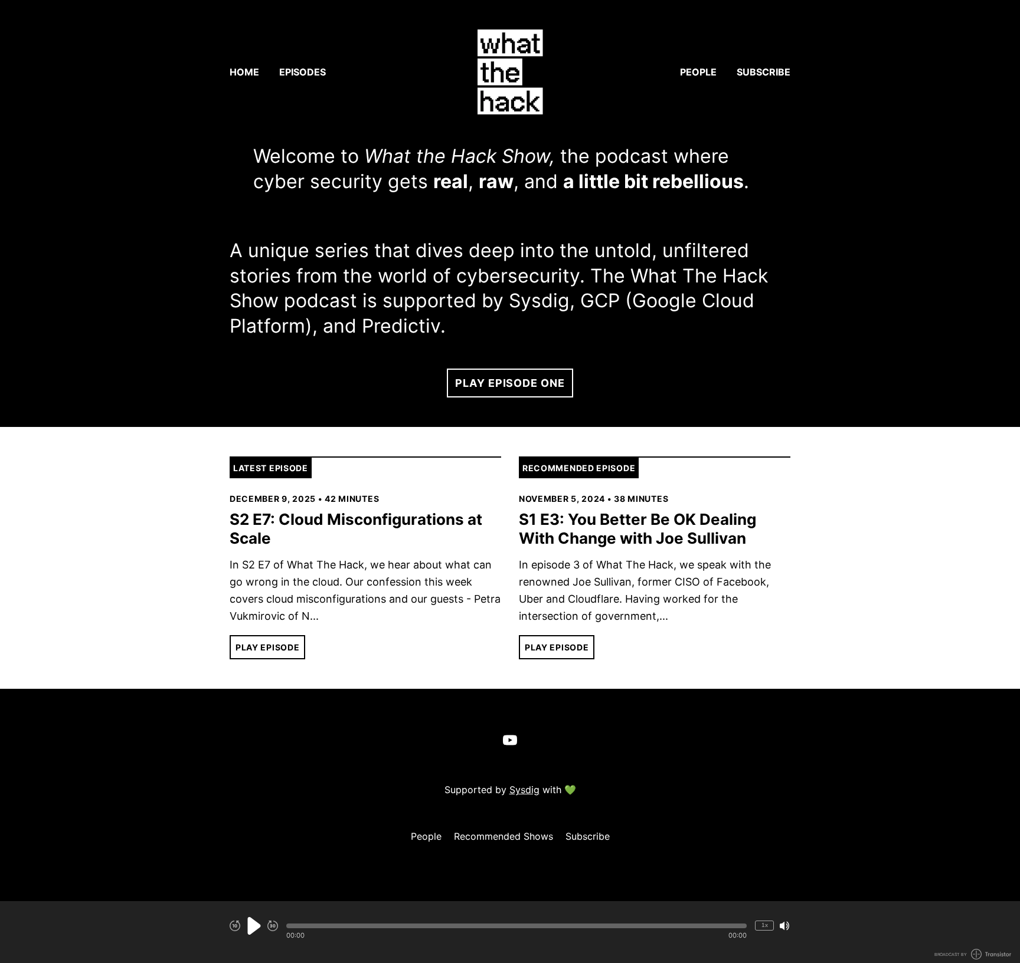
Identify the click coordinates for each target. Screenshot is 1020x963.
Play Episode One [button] (509, 383)
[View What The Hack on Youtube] (510, 740)
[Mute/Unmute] (784, 926)
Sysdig (524, 790)
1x (764, 925)
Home (244, 72)
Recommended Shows (503, 836)
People (698, 72)
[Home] (510, 71)
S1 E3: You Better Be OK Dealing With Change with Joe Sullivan (637, 529)
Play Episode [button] (267, 647)
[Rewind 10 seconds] (235, 926)
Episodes (302, 72)
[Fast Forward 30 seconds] (272, 926)
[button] (516, 925)
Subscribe (763, 72)
